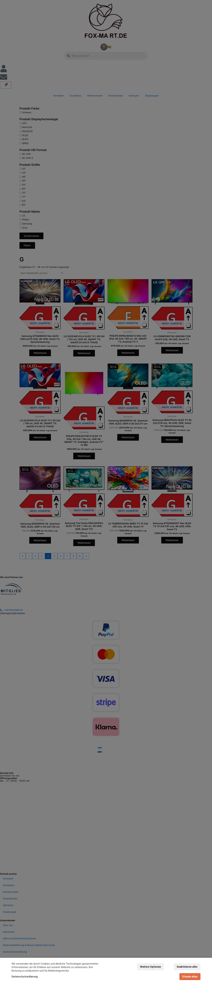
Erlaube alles (190, 976)
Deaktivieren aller (187, 966)
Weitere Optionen (150, 966)
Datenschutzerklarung (25, 976)
